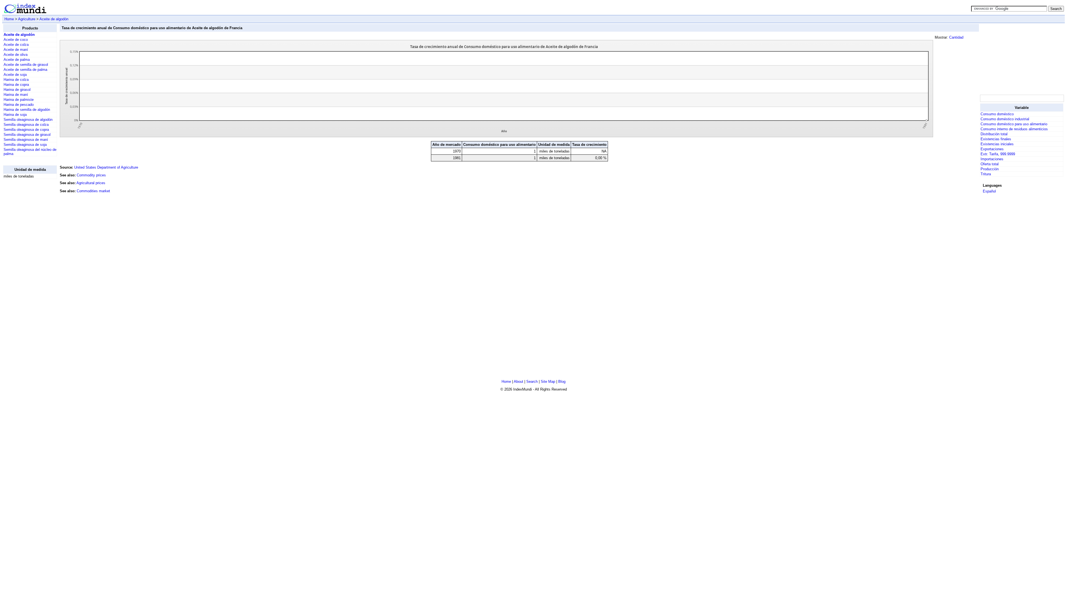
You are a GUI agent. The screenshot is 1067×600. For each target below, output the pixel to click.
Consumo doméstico (997, 114)
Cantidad (956, 37)
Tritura (986, 174)
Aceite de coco (16, 40)
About (518, 381)
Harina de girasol (17, 90)
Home (9, 19)
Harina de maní (16, 94)
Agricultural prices (90, 183)
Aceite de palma (17, 60)
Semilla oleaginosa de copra (26, 130)
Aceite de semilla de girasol (26, 64)
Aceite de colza (16, 44)
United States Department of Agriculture (106, 167)
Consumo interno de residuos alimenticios (1014, 129)
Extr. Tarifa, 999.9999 (998, 154)
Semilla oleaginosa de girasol (27, 134)
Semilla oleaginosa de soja (25, 144)
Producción (990, 169)
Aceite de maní (16, 50)
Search (532, 381)
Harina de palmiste (19, 100)
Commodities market (93, 191)
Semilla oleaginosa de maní (26, 140)
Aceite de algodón (53, 19)
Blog (561, 381)
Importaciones (992, 159)
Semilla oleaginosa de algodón (28, 120)
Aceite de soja (15, 74)
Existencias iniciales (997, 144)
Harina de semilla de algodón (27, 110)
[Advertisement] (25, 266)
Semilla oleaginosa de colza (26, 124)
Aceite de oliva (16, 54)
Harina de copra (16, 84)
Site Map (548, 381)
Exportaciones (992, 149)
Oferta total (990, 164)
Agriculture (26, 19)
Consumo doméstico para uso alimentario (1014, 124)
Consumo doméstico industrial (1005, 119)
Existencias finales (996, 139)
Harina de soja (15, 114)
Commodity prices (91, 175)
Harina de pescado (19, 104)
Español (989, 191)
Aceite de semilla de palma (25, 70)
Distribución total (994, 134)
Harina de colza (16, 80)
